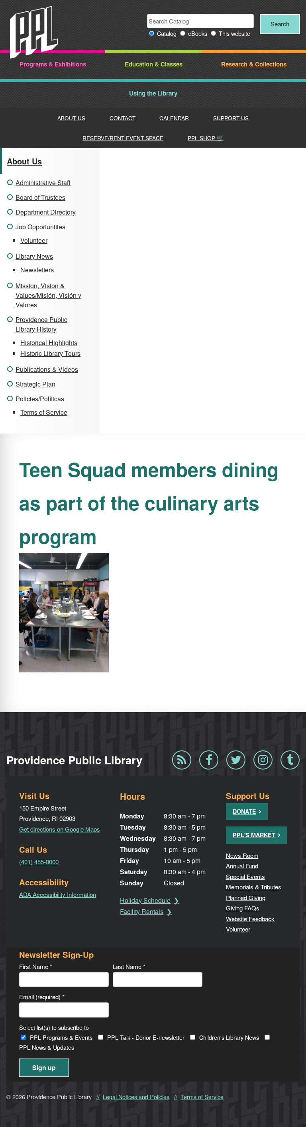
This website (234, 33)
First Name (35, 966)
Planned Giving (245, 897)
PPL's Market (254, 835)
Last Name (129, 966)
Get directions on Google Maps (59, 829)
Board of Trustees (40, 197)
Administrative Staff (43, 182)
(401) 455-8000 (39, 861)
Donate (244, 811)
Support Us (231, 118)
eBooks (197, 33)
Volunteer (33, 240)
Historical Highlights (48, 342)
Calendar (174, 118)
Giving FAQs (242, 908)
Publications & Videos (47, 369)
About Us (71, 118)
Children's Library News (229, 1037)
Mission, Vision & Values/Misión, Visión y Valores (48, 295)
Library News (34, 256)
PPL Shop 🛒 (206, 138)
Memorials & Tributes (253, 887)
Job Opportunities (40, 226)
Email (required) (42, 996)
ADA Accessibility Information (57, 894)
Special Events (245, 876)
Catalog (167, 33)
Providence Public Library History (41, 324)
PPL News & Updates (46, 1047)
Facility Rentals (141, 911)
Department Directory (46, 212)
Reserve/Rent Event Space (122, 138)
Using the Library (153, 93)
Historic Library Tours (50, 353)
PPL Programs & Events (61, 1037)
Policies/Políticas (40, 398)
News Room (242, 855)
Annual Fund (242, 865)
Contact (122, 118)
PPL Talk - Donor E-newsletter (145, 1037)
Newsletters (37, 269)
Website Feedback (250, 918)
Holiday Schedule (145, 900)
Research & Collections (253, 64)
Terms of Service (43, 412)
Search (280, 24)
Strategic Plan (35, 384)
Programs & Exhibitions (53, 64)
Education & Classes (153, 64)
